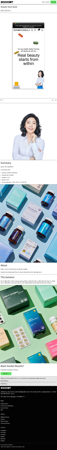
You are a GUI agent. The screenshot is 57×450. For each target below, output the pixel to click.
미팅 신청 (12, 396)
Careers (3, 419)
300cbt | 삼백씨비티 (8, 444)
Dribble (3, 441)
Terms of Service (5, 423)
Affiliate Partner (5, 417)
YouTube (3, 432)
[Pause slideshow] (1, 14)
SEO (2, 410)
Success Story (4, 408)
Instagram (3, 430)
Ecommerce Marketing (7, 406)
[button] (48, 2)
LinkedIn (3, 434)
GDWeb (3, 436)
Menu (43, 2)
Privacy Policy (4, 421)
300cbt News (4, 404)
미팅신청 (53, 2)
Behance (3, 439)
